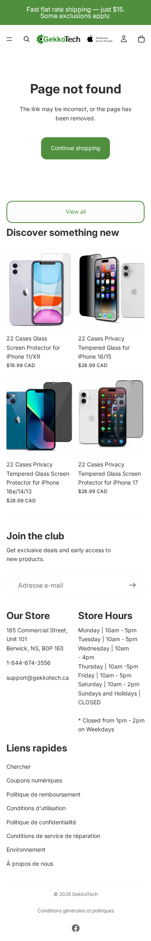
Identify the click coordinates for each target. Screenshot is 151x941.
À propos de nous (29, 863)
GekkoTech (85, 894)
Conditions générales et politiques (75, 911)
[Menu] (9, 39)
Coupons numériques (34, 780)
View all (76, 211)
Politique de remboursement (43, 794)
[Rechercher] (26, 39)
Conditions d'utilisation (36, 808)
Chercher (18, 766)
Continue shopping (75, 147)
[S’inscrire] (132, 585)
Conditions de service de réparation (53, 835)
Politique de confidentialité (41, 822)
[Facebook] (76, 928)
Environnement (26, 849)
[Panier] (141, 39)
